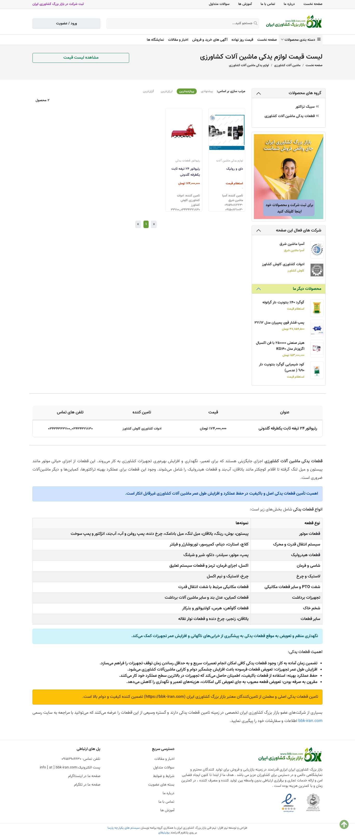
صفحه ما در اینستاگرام (84, 776)
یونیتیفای (164, 832)
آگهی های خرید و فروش (209, 40)
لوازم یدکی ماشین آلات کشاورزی (249, 65)
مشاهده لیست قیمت (80, 57)
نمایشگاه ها (155, 40)
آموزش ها (245, 4)
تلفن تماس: (81, 759)
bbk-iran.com (310, 721)
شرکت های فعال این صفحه (298, 230)
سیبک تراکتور (305, 107)
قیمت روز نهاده (242, 40)
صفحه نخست (313, 4)
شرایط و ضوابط (163, 776)
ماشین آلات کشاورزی (287, 65)
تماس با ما (268, 4)
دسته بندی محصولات (301, 40)
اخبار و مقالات (178, 40)
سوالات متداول (219, 4)
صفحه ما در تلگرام (87, 785)
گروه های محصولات (305, 93)
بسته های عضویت (161, 785)
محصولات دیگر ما (307, 289)
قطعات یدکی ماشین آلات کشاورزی (290, 116)
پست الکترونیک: (70, 767)
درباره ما (289, 4)
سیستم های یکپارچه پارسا (124, 828)
